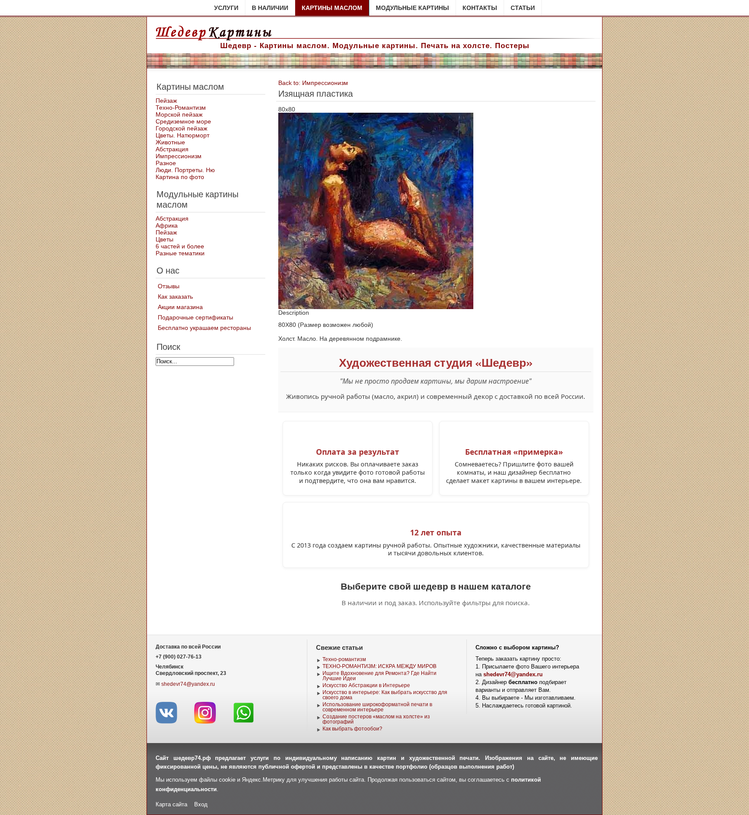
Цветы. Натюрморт (182, 135)
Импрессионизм (179, 156)
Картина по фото (180, 176)
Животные (170, 142)
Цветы (164, 239)
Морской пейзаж (179, 114)
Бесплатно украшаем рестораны (204, 327)
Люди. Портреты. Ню (185, 169)
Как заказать (175, 296)
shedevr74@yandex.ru (188, 684)
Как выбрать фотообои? (352, 728)
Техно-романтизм (344, 659)
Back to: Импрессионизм (313, 82)
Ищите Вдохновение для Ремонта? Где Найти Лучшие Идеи (379, 676)
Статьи (523, 7)
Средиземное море (183, 121)
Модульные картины (412, 7)
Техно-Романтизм (181, 107)
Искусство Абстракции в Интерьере (366, 685)
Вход (201, 804)
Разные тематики (180, 253)
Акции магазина (180, 306)
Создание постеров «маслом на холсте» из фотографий (376, 719)
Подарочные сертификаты (195, 317)
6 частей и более (180, 246)
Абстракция (172, 149)
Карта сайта (171, 804)
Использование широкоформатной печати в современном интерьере (377, 707)
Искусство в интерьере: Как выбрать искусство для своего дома (384, 695)
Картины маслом (332, 7)
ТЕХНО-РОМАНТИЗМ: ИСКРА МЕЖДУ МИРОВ (379, 666)
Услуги (226, 7)
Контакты (479, 7)
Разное (166, 163)
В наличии (270, 7)
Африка (167, 225)
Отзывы (168, 286)
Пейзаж (166, 100)
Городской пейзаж (181, 128)
